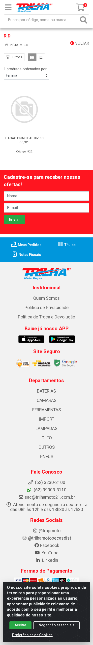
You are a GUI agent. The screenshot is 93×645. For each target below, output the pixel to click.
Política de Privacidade (47, 307)
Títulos (70, 245)
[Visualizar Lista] (40, 57)
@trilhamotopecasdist (49, 538)
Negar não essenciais (56, 625)
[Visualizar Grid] (32, 57)
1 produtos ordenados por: (25, 69)
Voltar (81, 43)
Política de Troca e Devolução (46, 316)
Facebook (49, 545)
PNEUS (46, 456)
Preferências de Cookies (32, 635)
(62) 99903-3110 (49, 489)
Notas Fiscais (29, 255)
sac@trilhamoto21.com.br (50, 497)
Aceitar (20, 625)
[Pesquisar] (83, 20)
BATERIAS (46, 391)
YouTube (50, 552)
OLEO (46, 437)
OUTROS (46, 447)
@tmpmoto (50, 530)
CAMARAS (47, 400)
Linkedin (49, 560)
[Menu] (8, 7)
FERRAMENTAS (46, 409)
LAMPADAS (46, 428)
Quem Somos (46, 298)
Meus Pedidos (29, 245)
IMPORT (46, 419)
